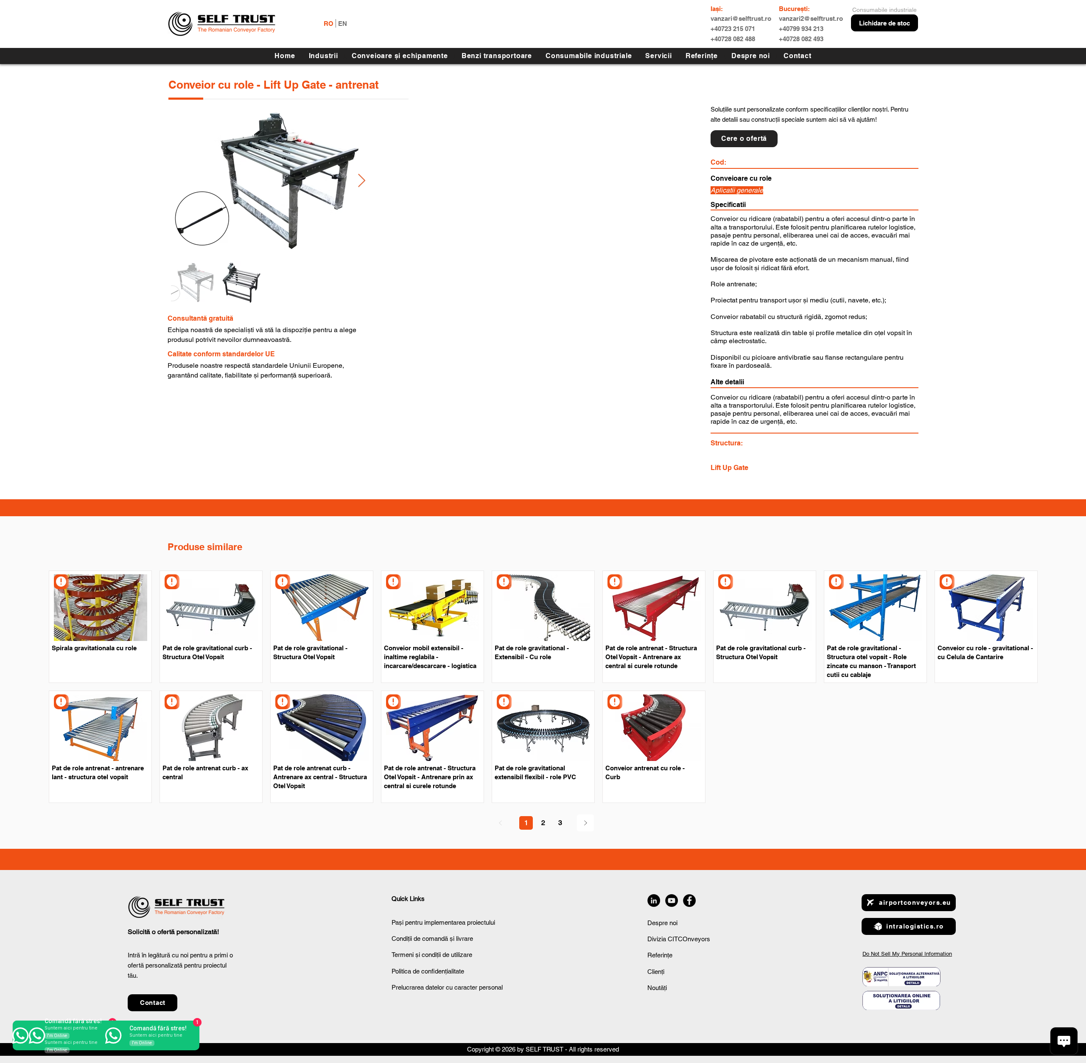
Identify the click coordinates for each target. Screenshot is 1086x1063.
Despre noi (662, 922)
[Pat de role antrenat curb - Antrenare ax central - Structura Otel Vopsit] (282, 701)
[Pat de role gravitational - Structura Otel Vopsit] (282, 581)
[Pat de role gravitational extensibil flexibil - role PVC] (504, 701)
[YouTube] (671, 900)
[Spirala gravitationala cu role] (61, 581)
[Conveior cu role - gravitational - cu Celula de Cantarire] (947, 581)
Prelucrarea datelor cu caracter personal (447, 987)
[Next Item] (361, 180)
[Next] (585, 822)
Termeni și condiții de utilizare (432, 954)
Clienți (655, 971)
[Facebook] (689, 900)
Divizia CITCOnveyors (678, 939)
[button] (658, 56)
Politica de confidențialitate (428, 971)
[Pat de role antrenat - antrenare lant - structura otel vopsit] (61, 701)
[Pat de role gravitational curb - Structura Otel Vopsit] (172, 581)
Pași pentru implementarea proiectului (443, 922)
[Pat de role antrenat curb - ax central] (172, 701)
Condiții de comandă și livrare (432, 938)
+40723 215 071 (733, 28)
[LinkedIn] (653, 900)
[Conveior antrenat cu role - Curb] (614, 701)
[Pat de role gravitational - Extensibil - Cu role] (504, 581)
